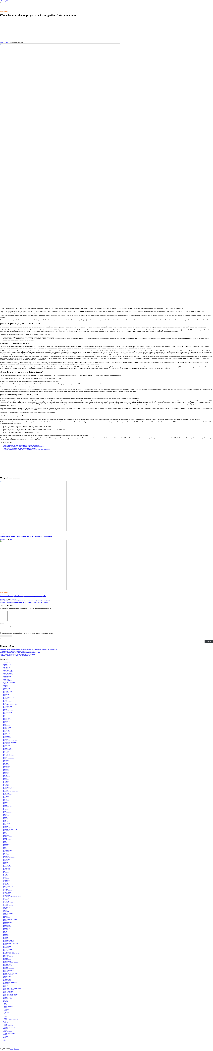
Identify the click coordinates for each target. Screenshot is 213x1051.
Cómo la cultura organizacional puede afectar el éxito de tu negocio (17, 654)
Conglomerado (7, 743)
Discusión (6, 773)
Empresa (5, 790)
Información (6, 859)
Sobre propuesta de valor (9, 995)
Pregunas (5, 937)
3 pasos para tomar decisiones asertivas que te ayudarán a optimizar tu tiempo (20, 652)
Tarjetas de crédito (8, 1006)
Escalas (5, 799)
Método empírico (7, 892)
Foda (4, 820)
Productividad (7, 946)
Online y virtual (7, 922)
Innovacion (6, 860)
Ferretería (5, 818)
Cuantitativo (6, 754)
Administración (7, 664)
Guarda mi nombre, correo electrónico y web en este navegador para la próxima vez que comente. (27, 633)
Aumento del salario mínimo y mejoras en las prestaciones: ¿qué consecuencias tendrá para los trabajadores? (28, 649)
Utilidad (5, 1028)
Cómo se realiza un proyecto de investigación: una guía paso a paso (21, 445)
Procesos (5, 944)
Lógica (5, 874)
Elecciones (6, 784)
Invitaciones (6, 868)
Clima (4, 724)
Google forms (7, 839)
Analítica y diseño (8, 674)
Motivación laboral (8, 902)
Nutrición (5, 914)
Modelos (5, 899)
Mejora (5, 887)
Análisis (5, 668)
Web (1, 630)
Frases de (5, 826)
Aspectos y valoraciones (9, 682)
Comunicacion (7, 737)
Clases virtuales (7, 719)
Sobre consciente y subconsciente (12, 988)
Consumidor (6, 745)
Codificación (6, 725)
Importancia (6, 851)
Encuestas (6, 793)
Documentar (6, 776)
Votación (5, 1036)
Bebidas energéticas (8, 691)
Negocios (5, 910)
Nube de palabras (7, 913)
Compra (5, 734)
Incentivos (6, 853)
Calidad (5, 700)
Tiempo (5, 1016)
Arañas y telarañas (8, 680)
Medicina (5, 881)
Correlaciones (7, 748)
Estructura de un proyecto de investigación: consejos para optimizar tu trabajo (23, 446)
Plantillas (5, 934)
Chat (4, 713)
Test (4, 1015)
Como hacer (6, 731)
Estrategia (5, 802)
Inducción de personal (9, 857)
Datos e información (8, 758)
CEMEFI (5, 709)
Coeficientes (6, 730)
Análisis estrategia (8, 673)
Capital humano (7, 706)
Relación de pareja (8, 965)
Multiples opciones (8, 905)
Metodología (6, 895)
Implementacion (7, 850)
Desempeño (6, 767)
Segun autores (7, 980)
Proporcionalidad (7, 949)
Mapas (5, 877)
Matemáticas (6, 880)
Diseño (5, 775)
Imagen (5, 848)
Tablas (5, 1003)
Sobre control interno (8, 989)
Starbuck (5, 1001)
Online (5, 920)
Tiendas (5, 1018)
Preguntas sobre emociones (10, 943)
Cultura (5, 757)
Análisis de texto (7, 670)
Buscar (2, 639)
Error (4, 797)
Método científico (8, 890)
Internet (5, 863)
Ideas (4, 847)
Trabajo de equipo (8, 1025)
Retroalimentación (8, 974)
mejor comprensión (8, 886)
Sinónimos (6, 983)
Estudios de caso (7, 806)
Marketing (6, 878)
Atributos (5, 685)
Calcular (5, 698)
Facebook (5, 814)
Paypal (5, 932)
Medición (5, 883)
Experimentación (7, 812)
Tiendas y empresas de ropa (10, 1019)
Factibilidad (6, 815)
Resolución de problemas (10, 973)
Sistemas (5, 985)
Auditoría (5, 686)
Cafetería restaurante (8, 697)
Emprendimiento (7, 788)
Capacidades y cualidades (10, 704)
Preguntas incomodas (8, 941)
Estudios (5, 805)
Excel (4, 811)
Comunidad (6, 739)
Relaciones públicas (8, 968)
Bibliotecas (6, 694)
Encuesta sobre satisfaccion (10, 791)
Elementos (6, 785)
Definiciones (6, 764)
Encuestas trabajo (7, 794)
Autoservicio (6, 688)
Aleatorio (5, 665)
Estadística (6, 800)
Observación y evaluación (10, 919)
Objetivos (5, 916)
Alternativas (6, 667)
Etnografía (6, 808)
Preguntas (5, 938)
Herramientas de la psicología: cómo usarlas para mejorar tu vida (17, 651)
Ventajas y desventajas (9, 1033)
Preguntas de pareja (8, 940)
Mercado (5, 889)
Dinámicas (6, 772)
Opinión (5, 923)
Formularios (6, 823)
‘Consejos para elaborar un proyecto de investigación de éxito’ (19, 448)
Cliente (5, 722)
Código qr (6, 728)
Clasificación (6, 721)
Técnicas (5, 1007)
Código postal (7, 727)
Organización (6, 928)
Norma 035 (6, 911)
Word (4, 1039)
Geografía (6, 835)
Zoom (4, 1040)
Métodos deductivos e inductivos (12, 896)
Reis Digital (13, 539)
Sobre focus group (8, 991)
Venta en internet (7, 1031)
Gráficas (5, 841)
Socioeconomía (7, 997)
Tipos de (5, 1022)
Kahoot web (6, 869)
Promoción (6, 947)
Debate (5, 761)
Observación (6, 917)
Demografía (6, 766)
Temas (5, 1010)
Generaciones (6, 830)
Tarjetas (5, 1004)
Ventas (5, 1034)
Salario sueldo (7, 976)
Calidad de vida (7, 701)
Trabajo (5, 1024)
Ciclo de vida (6, 718)
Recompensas (7, 961)
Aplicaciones (6, 679)
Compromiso (6, 736)
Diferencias (6, 770)
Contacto (5, 746)
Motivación (6, 901)
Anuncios (5, 677)
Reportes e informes (8, 970)
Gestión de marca (7, 836)
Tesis (4, 1013)
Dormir (5, 778)
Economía (6, 779)
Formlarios (6, 821)
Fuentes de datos (7, 827)
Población (6, 935)
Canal (4, 703)
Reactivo (5, 958)
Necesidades (6, 907)
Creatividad (6, 751)
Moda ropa (6, 898)
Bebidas (5, 689)
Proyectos (5, 950)
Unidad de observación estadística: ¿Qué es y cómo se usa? (15, 655)
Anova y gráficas (7, 676)
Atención (5, 683)
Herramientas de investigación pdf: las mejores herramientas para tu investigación (23, 596)
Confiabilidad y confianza (10, 740)
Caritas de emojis (7, 707)
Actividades (6, 662)
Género (5, 833)
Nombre (2, 623)
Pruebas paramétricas (8, 952)
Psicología (6, 955)
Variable (5, 1030)
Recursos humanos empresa (10, 962)
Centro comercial (7, 712)
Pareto (5, 931)
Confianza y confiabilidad (10, 742)
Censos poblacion (8, 710)
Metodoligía (6, 893)
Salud (4, 977)
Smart (4, 986)
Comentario (3, 621)
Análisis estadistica (8, 671)
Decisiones (6, 763)
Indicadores (6, 854)
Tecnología (6, 1009)
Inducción (6, 856)
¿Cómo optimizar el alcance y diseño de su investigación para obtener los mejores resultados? (26, 536)
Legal (11, 1049)
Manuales (5, 875)
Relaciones (6, 967)
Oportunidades (7, 925)
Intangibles (6, 862)
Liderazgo (6, 872)
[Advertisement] (50, 30)
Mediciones (6, 884)
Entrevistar (6, 796)
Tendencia (6, 1012)
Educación (6, 781)
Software (5, 1000)
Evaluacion (6, 809)
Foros (4, 824)
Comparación (6, 733)
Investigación (6, 865)
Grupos (5, 842)
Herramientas (6, 844)
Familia (5, 817)
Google (5, 838)
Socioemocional (7, 998)
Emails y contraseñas (8, 787)
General (5, 832)
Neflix (5, 908)
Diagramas (6, 769)
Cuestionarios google (8, 755)
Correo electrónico (5, 627)
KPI (4, 871)
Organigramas (7, 926)
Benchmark (6, 692)
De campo (6, 760)
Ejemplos (5, 782)
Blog (4, 695)
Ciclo (4, 716)
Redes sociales (7, 964)
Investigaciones (4, 11)
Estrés (4, 803)
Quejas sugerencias (8, 956)
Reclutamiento (7, 959)
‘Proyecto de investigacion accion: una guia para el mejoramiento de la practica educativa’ (26, 449)
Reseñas (5, 971)
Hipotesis (5, 845)
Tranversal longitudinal (9, 1027)
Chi (4, 715)
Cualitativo (6, 752)
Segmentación (7, 979)
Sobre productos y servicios (10, 994)
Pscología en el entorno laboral (11, 953)
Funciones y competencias (10, 829)
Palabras (5, 929)
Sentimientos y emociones (10, 982)
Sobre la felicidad (7, 992)
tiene (4, 1021)
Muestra (5, 904)
